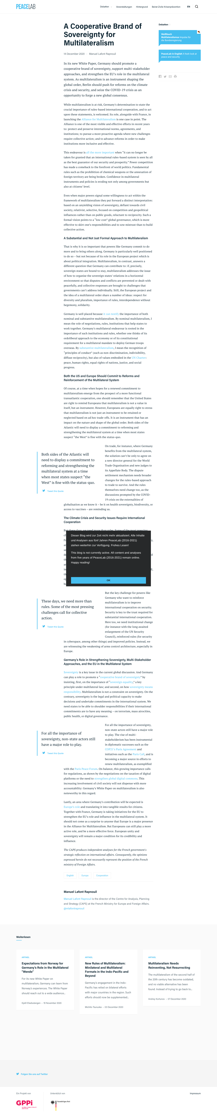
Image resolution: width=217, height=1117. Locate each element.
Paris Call (138, 754)
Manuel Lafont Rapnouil (102, 54)
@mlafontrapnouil (74, 908)
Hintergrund (142, 6)
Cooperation (102, 875)
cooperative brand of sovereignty (120, 677)
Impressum (195, 1093)
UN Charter (139, 357)
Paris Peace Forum (86, 769)
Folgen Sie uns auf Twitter (34, 1074)
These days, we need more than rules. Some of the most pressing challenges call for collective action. (68, 609)
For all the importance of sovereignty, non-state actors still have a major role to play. (68, 739)
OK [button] (108, 580)
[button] (71, 569)
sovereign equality (121, 682)
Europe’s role (72, 807)
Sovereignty (71, 672)
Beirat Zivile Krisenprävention (166, 6)
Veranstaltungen (124, 6)
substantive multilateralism (97, 348)
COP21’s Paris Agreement (120, 749)
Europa (85, 875)
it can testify (111, 314)
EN (188, 6)
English (70, 875)
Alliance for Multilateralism (99, 119)
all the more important (100, 152)
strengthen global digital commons (116, 778)
